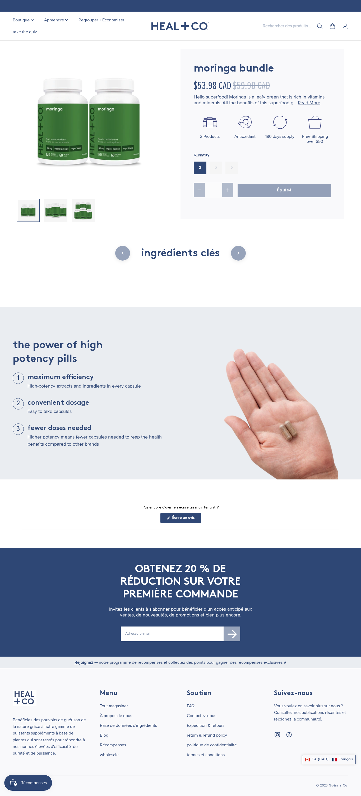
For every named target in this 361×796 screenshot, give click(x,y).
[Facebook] (289, 735)
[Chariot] (332, 26)
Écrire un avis (186, 519)
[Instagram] (277, 735)
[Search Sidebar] (319, 26)
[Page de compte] (345, 26)
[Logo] (180, 26)
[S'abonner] (232, 634)
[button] (328, 759)
